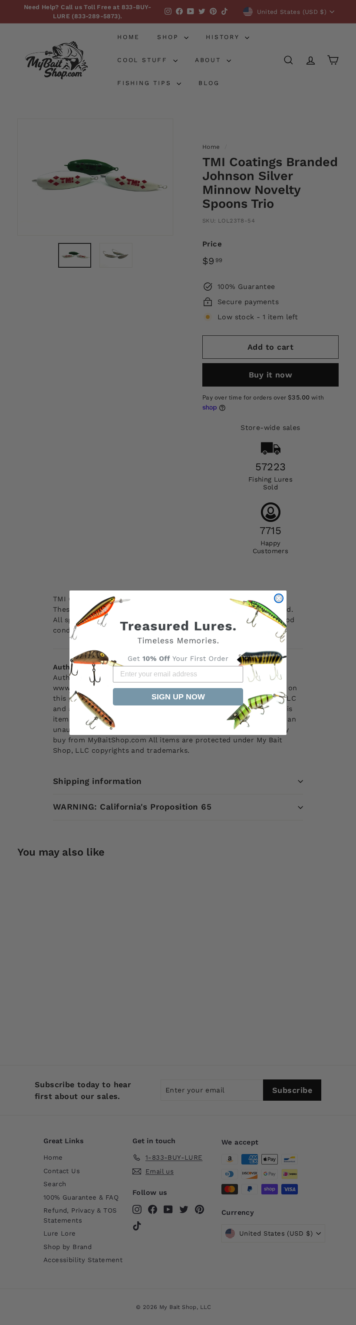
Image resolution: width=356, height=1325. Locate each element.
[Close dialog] (278, 598)
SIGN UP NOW (178, 696)
